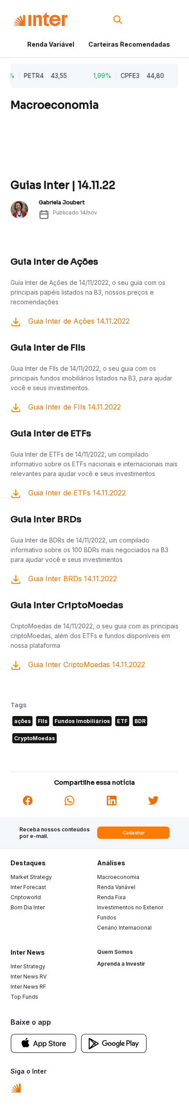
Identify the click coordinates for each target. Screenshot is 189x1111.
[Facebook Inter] (27, 799)
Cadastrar (134, 832)
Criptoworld (26, 897)
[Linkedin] (111, 799)
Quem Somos (115, 952)
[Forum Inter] (16, 1087)
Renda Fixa (111, 897)
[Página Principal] (40, 19)
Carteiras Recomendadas (129, 44)
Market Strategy (31, 877)
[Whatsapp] (69, 799)
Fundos (106, 917)
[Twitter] (153, 799)
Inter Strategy (28, 966)
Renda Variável (50, 44)
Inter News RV (29, 976)
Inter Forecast (28, 887)
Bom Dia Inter (28, 907)
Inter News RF (28, 986)
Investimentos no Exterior (130, 907)
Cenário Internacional (124, 927)
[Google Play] (114, 1042)
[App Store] (43, 1042)
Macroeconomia (118, 877)
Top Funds (24, 996)
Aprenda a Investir (121, 963)
